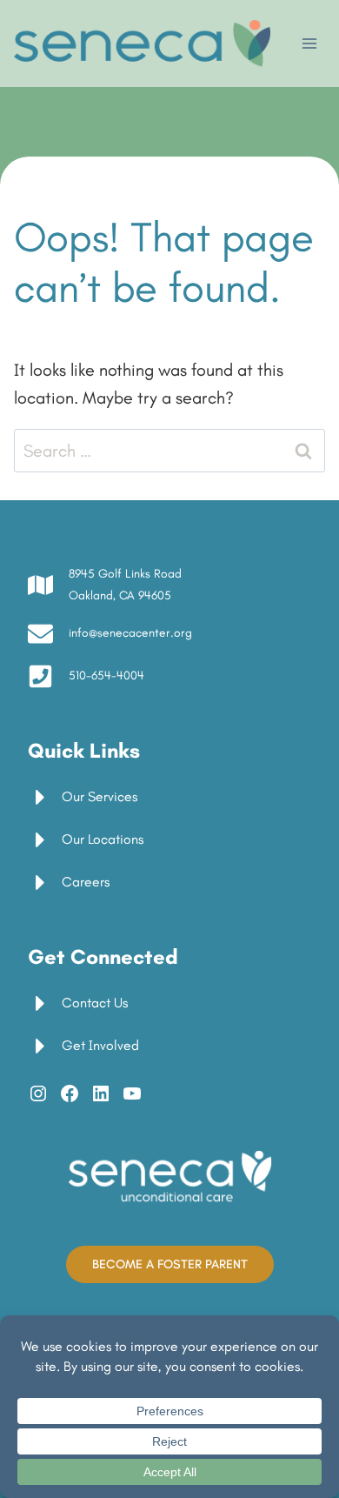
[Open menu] (309, 43)
